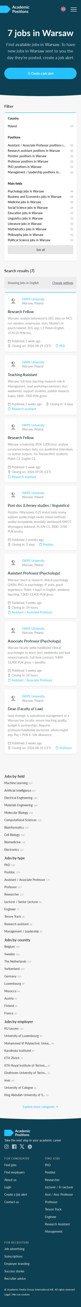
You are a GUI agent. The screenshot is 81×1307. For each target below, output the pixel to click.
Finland (10, 1005)
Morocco (12, 991)
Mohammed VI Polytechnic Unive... (29, 1043)
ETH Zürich (13, 1058)
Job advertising (14, 1249)
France (10, 1013)
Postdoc (48, 544)
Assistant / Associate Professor (31, 612)
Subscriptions (13, 1256)
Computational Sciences (22, 820)
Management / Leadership (23, 931)
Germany (12, 976)
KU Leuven (13, 1028)
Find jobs (10, 1165)
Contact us (11, 1202)
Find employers (14, 1172)
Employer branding (16, 1263)
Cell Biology (14, 834)
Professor (65, 748)
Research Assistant (57, 1224)
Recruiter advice (15, 1278)
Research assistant (23, 409)
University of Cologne (20, 1087)
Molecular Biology (18, 812)
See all (40, 249)
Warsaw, (28, 303)
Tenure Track (14, 916)
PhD (62, 346)
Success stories (14, 1271)
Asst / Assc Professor (59, 1194)
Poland (38, 303)
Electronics (14, 849)
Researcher (14, 894)
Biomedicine (14, 842)
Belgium (12, 946)
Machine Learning (18, 783)
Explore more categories (39, 1106)
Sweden (12, 954)
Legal (7, 1294)
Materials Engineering (20, 805)
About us (10, 1180)
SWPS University (33, 299)
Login (7, 1187)
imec (9, 1080)
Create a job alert (42, 73)
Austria (10, 998)
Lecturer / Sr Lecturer (59, 1187)
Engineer (11, 909)
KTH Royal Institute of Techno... (27, 1065)
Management (53, 1231)
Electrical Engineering (20, 798)
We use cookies (21, 1294)
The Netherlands (17, 961)
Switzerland (14, 968)
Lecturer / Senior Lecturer (23, 902)
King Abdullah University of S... (26, 1095)
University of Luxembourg (23, 1036)
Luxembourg (14, 983)
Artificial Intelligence (20, 790)
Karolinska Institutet (19, 1050)
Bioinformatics (16, 827)
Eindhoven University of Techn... (27, 1072)
